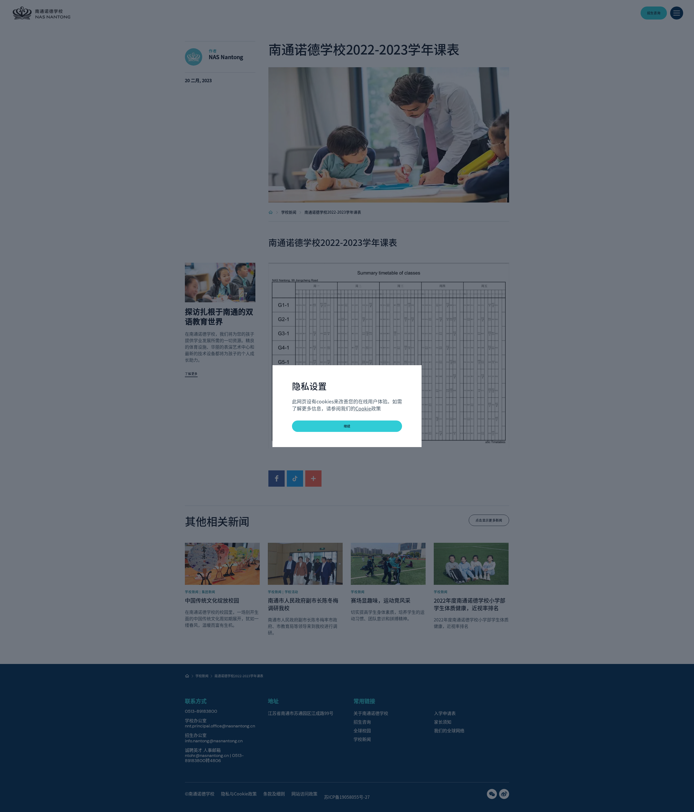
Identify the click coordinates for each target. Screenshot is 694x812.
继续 (347, 426)
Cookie (363, 408)
